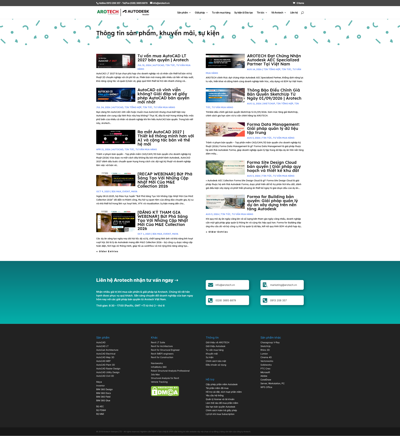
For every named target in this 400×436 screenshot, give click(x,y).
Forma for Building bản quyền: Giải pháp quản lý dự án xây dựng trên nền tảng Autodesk (272, 202)
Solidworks (266, 364)
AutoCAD (158, 65)
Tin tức (260, 12)
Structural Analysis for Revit (165, 378)
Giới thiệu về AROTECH (217, 342)
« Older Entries (107, 251)
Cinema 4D (266, 357)
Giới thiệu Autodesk (215, 346)
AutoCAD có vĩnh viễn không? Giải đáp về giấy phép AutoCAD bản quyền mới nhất (163, 96)
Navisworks (157, 363)
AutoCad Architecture (107, 350)
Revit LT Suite (158, 342)
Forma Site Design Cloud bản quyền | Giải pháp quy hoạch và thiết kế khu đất (274, 166)
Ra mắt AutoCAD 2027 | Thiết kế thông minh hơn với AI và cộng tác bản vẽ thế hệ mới (166, 138)
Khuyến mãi (212, 353)
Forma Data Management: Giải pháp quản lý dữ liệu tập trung (273, 128)
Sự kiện (209, 357)
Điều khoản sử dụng (216, 364)
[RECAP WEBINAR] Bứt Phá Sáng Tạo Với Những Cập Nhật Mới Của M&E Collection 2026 (165, 180)
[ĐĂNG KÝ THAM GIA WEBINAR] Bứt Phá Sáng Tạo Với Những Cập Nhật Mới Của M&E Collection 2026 (163, 220)
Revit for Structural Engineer (165, 350)
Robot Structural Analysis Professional (170, 370)
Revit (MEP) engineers (162, 353)
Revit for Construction (162, 357)
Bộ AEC (100, 406)
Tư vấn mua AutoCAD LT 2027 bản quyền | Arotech (163, 57)
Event (126, 191)
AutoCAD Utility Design (108, 372)
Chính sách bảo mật (216, 361)
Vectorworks (266, 361)
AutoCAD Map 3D (105, 357)
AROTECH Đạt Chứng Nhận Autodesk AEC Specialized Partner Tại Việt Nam (274, 59)
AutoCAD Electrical (105, 353)
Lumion (264, 353)
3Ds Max (116, 191)
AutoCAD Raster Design (108, 368)
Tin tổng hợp (133, 107)
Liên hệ (294, 12)
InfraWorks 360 (159, 367)
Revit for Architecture (162, 346)
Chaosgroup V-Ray (270, 342)
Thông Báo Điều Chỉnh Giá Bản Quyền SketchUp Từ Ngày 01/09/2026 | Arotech (274, 94)
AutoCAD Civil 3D (105, 376)
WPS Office (266, 387)
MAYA (134, 191)
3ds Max (155, 374)
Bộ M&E (100, 414)
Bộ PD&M (101, 410)
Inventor (100, 385)
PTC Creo (265, 368)
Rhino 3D (265, 350)
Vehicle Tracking (159, 381)
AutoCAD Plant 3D (105, 364)
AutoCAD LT (102, 346)
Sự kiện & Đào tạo (243, 12)
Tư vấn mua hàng (221, 12)
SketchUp (269, 103)
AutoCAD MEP (103, 361)
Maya (99, 381)
